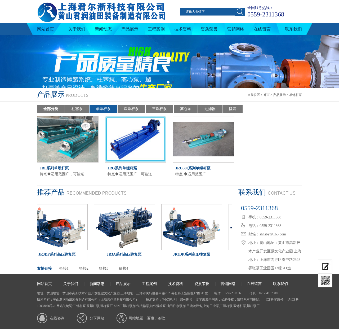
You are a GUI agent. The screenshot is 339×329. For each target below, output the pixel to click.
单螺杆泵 (295, 95)
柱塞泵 (77, 109)
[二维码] (325, 280)
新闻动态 (103, 29)
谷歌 (161, 318)
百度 (150, 318)
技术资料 (182, 29)
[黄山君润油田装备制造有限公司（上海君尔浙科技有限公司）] (101, 22)
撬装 (232, 109)
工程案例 (156, 29)
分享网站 (97, 318)
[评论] (325, 267)
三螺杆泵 (159, 109)
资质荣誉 (209, 29)
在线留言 (262, 29)
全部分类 (50, 109)
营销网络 (235, 29)
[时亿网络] (169, 299)
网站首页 (45, 29)
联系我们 (293, 29)
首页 (266, 95)
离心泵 (185, 109)
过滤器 (210, 109)
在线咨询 (57, 318)
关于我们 (76, 29)
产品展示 (129, 29)
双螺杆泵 (131, 109)
